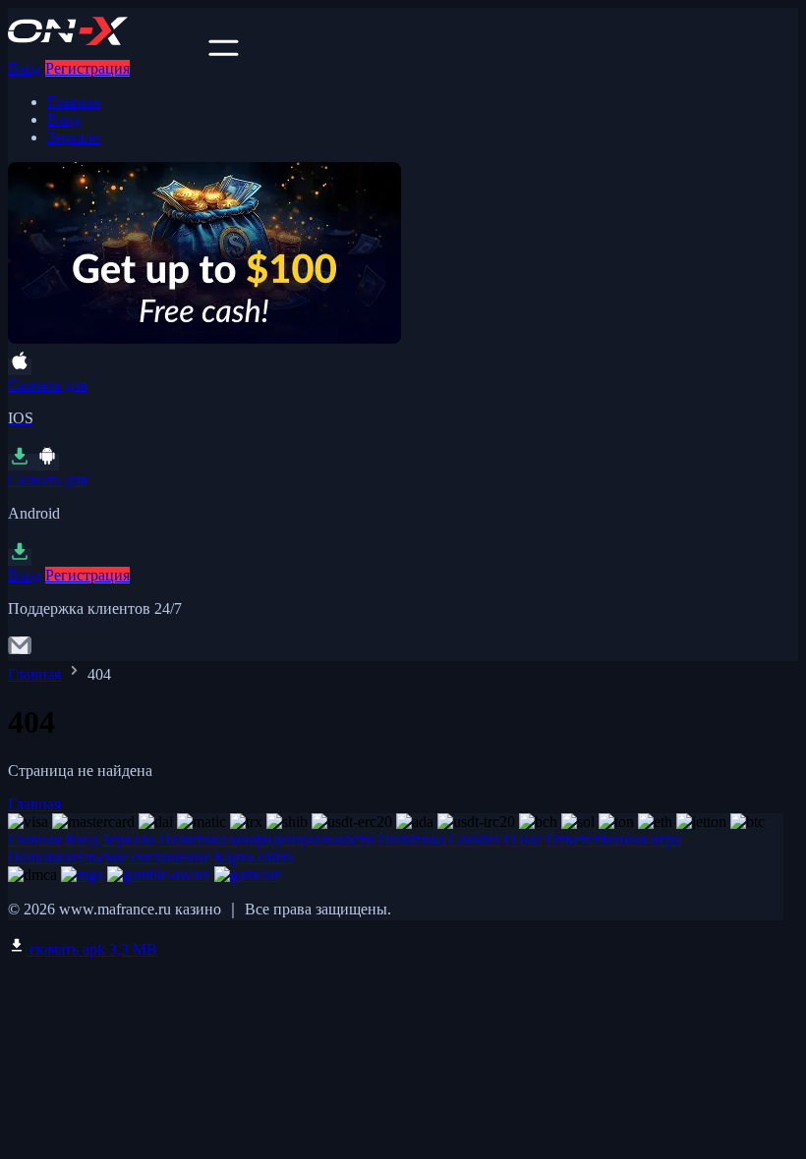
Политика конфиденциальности (266, 839)
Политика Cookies (439, 839)
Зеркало (73, 137)
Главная (73, 101)
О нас (523, 839)
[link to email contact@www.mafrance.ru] (19, 651)
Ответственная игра (614, 839)
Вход (24, 68)
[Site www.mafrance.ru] (106, 50)
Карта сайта (254, 857)
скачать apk (91, 949)
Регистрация (87, 68)
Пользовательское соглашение (109, 857)
